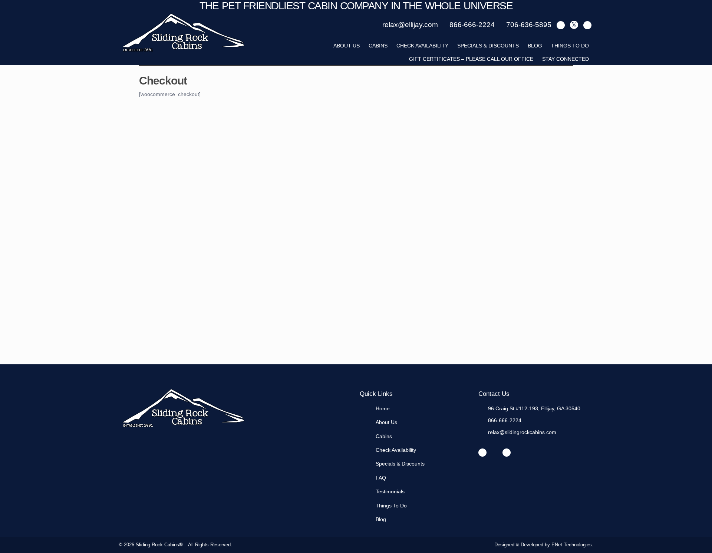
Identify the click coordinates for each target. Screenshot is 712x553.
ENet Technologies (571, 544)
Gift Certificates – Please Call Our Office (471, 59)
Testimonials (390, 491)
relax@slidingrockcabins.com (522, 432)
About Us (386, 422)
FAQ (381, 478)
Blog (535, 46)
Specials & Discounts (488, 46)
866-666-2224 (504, 420)
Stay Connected (565, 59)
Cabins (378, 46)
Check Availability (422, 46)
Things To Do (570, 46)
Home (383, 408)
